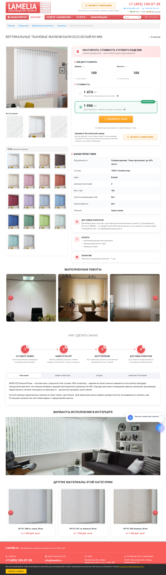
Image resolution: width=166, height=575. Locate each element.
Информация (99, 17)
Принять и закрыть (16, 571)
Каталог (36, 17)
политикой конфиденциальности (131, 566)
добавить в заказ (117, 119)
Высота (122, 66)
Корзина (153, 17)
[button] (10, 297)
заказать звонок (151, 8)
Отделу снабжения (58, 17)
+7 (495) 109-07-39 (144, 4)
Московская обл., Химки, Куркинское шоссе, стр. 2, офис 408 (100, 561)
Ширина (80, 66)
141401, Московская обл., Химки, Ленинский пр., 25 (138, 561)
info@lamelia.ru (132, 8)
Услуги (81, 17)
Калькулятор (18, 17)
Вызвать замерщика (100, 5)
